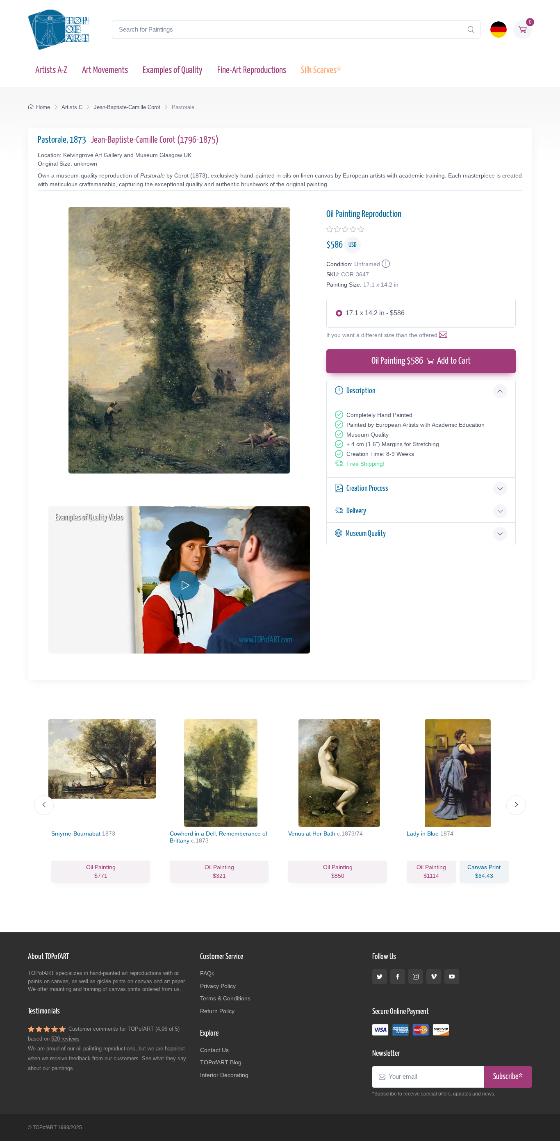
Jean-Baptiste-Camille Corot (127, 107)
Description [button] (361, 391)
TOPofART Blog (220, 1062)
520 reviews (65, 1039)
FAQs (207, 973)
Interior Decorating (224, 1075)
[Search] (470, 29)
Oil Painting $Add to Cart (421, 361)
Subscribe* (508, 1077)
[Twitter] (379, 976)
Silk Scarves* (321, 70)
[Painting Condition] (385, 264)
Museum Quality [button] (366, 533)
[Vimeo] (433, 976)
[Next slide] (516, 805)
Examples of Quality (173, 70)
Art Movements (105, 70)
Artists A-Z (51, 70)
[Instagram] (415, 976)
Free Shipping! (365, 463)
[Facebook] (397, 976)
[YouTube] (451, 976)
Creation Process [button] (367, 488)
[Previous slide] (44, 805)
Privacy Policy (218, 986)
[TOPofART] (58, 29)
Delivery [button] (356, 511)
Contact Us (214, 1050)
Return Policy (217, 1011)
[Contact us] (445, 335)
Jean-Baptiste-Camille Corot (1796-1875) (155, 140)
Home (43, 107)
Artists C (71, 107)
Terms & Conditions (225, 998)
